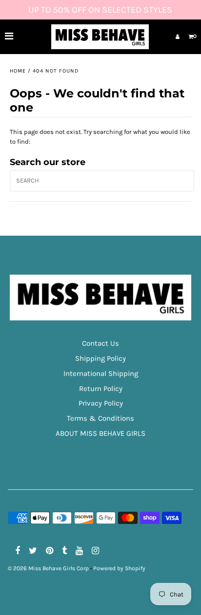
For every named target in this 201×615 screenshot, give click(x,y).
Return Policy (100, 388)
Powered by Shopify (119, 568)
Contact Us (100, 343)
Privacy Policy (101, 403)
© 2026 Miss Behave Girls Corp (48, 568)
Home (18, 71)
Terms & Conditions (100, 418)
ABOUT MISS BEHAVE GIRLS (100, 433)
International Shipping (100, 373)
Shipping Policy (100, 358)
